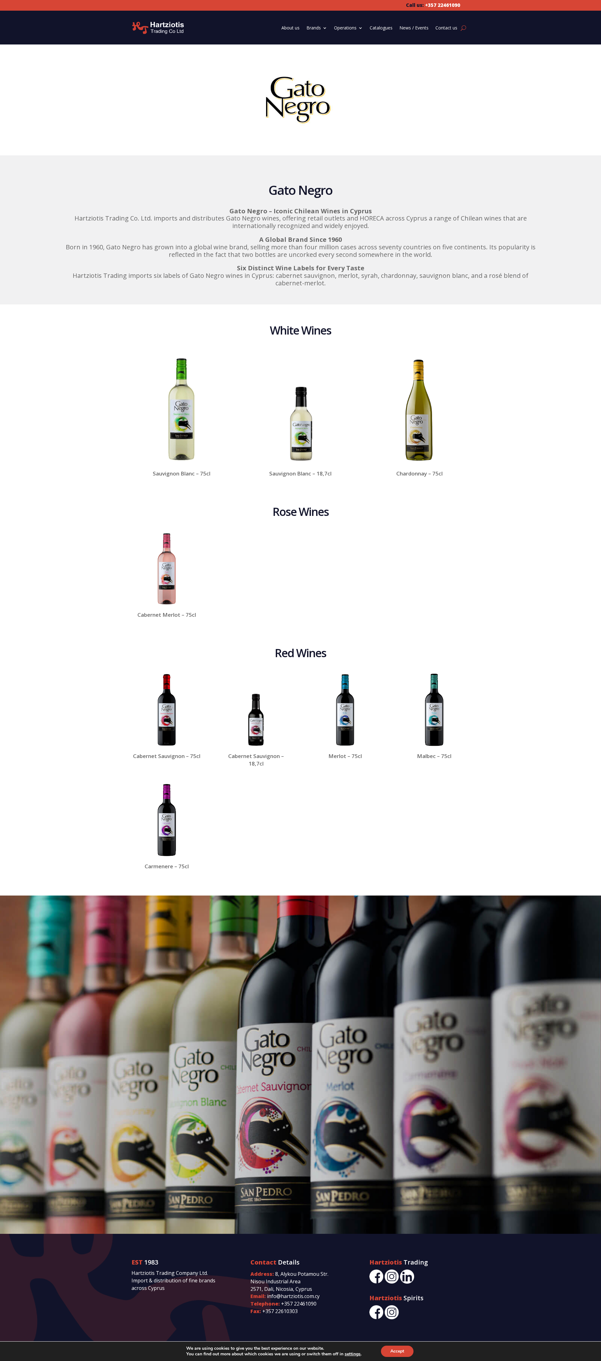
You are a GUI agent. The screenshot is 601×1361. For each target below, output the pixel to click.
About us (290, 28)
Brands (313, 28)
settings (353, 1354)
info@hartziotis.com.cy (293, 1296)
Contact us (446, 28)
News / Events (414, 28)
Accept (397, 1351)
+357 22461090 (298, 1303)
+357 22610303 (280, 1311)
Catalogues (381, 28)
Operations (345, 28)
